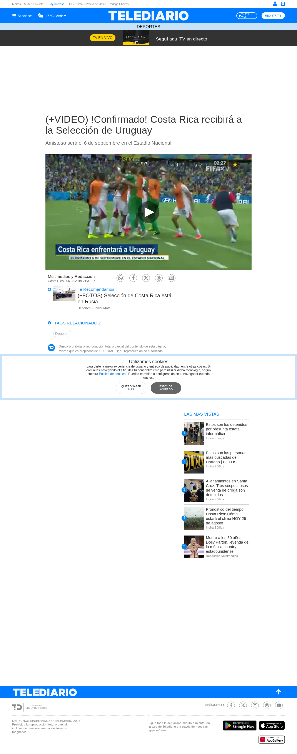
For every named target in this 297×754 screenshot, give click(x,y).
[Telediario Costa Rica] (148, 15)
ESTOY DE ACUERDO (166, 388)
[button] (120, 278)
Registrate (273, 15)
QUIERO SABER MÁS (131, 388)
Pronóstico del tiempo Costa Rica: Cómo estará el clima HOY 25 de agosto (226, 516)
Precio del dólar (95, 4)
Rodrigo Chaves (119, 4)
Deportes (148, 26)
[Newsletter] (282, 5)
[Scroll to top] (278, 692)
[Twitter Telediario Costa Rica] (243, 705)
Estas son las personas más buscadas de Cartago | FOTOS (226, 457)
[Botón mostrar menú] (23, 15)
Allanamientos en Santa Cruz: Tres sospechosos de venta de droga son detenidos (227, 488)
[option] (148, 212)
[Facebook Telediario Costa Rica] (231, 705)
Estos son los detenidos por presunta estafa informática (226, 429)
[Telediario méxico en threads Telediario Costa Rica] (267, 705)
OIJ (70, 4)
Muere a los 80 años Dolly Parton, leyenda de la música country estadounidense (227, 545)
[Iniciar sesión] (275, 4)
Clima (79, 4)
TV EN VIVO (245, 15)
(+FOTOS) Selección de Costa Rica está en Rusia (124, 298)
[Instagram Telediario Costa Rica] (255, 705)
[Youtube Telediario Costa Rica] (279, 705)
